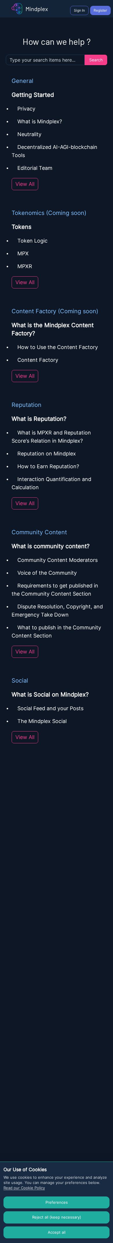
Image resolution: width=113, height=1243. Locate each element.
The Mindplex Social (42, 721)
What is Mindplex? (39, 121)
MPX (23, 253)
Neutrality (29, 134)
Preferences (56, 1202)
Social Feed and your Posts (51, 708)
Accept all (56, 1232)
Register (100, 10)
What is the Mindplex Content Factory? (53, 329)
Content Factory (37, 360)
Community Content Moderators (57, 560)
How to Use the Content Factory (57, 347)
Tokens (21, 226)
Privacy (26, 109)
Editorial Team (34, 168)
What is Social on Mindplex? (50, 694)
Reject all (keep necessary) (56, 1217)
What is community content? (51, 546)
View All (24, 184)
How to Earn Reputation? (48, 466)
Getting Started (33, 94)
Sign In (79, 10)
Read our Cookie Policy (24, 1187)
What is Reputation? (39, 418)
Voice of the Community (47, 573)
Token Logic (32, 241)
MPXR (24, 266)
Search (96, 60)
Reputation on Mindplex (47, 453)
